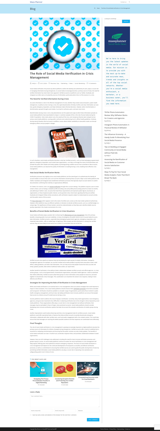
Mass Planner (36, 2)
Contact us (127, 429)
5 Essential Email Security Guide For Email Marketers (88, 378)
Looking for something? (110, 18)
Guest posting (120, 429)
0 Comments (92, 83)
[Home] (94, 8)
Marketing (64, 83)
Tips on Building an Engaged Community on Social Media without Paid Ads (115, 150)
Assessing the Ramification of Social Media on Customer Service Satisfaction (115, 162)
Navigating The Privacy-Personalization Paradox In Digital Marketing (41, 380)
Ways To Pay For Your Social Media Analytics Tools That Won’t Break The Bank (117, 175)
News (71, 83)
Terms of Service (104, 429)
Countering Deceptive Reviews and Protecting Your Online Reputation (64, 380)
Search (126, 21)
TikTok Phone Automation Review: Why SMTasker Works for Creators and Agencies (115, 115)
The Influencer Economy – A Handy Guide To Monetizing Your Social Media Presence (117, 137)
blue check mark (37, 201)
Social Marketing (80, 83)
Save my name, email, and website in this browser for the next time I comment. (54, 415)
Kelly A (34, 83)
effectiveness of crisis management (74, 215)
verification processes (80, 288)
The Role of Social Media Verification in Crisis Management (115, 8)
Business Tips (55, 83)
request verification (55, 186)
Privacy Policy (113, 429)
